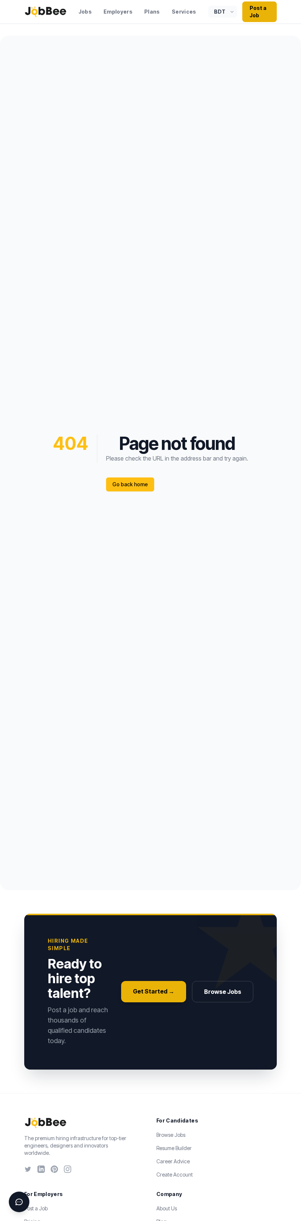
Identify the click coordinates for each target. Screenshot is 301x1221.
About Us (166, 1208)
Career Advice (173, 1161)
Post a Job (258, 11)
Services (184, 11)
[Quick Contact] (19, 1202)
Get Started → (153, 991)
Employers (118, 11)
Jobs (85, 11)
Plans (152, 11)
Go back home (130, 484)
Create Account (174, 1174)
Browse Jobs (222, 991)
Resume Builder (174, 1148)
